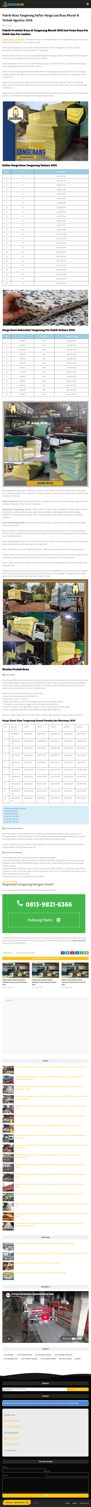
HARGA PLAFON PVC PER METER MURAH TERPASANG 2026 (37, 1263)
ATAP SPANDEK (9, 1355)
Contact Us (84, 1503)
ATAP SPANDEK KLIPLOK (24, 1355)
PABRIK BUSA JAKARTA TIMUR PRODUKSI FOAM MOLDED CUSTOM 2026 (73, 982)
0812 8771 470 (12, 1438)
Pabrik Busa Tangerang (13, 39)
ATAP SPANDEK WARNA (48, 1359)
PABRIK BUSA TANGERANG (25, 953)
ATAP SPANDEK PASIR (11, 1359)
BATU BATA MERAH (65, 1359)
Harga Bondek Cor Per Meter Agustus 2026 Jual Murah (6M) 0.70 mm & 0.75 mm (48, 1125)
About (75, 1503)
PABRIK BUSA (8, 953)
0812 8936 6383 (13, 1420)
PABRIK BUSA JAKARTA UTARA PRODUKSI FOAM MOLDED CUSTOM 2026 (44, 982)
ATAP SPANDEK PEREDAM (29, 1359)
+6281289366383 (13, 1426)
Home (68, 1503)
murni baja (8, 25)
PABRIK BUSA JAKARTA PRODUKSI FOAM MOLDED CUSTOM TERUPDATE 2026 (14, 982)
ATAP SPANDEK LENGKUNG (63, 1355)
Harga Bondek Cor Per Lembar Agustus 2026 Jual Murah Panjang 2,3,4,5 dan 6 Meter (49, 1116)
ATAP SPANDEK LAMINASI (43, 1355)
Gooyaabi (34, 1503)
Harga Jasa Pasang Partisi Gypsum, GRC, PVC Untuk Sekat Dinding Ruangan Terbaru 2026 (51, 1253)
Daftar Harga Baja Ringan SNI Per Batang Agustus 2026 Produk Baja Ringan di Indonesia (50, 1067)
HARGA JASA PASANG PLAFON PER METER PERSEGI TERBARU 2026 (40, 1273)
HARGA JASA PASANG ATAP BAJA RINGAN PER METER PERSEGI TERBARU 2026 (44, 1243)
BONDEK (78, 1359)
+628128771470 (13, 1444)
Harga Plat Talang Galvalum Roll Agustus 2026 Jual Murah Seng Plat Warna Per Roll (49, 1194)
